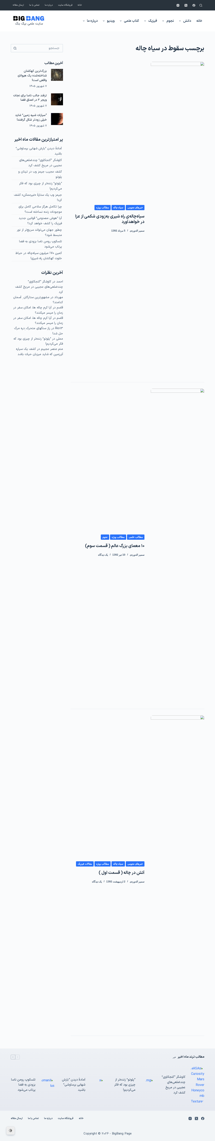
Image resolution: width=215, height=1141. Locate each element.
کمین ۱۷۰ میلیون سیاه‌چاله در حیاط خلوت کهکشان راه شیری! (38, 256)
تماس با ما (34, 5)
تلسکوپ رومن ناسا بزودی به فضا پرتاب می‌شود (23, 1085)
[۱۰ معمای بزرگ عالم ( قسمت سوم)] (177, 546)
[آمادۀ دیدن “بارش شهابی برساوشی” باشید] (97, 1085)
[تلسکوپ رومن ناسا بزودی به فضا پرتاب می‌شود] (47, 1085)
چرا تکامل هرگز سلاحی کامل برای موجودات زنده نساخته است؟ (40, 209)
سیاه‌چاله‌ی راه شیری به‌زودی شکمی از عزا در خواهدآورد (109, 219)
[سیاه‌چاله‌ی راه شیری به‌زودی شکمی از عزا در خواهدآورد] (177, 219)
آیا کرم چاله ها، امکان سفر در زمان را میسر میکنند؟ (38, 310)
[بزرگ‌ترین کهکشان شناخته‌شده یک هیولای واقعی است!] (57, 75)
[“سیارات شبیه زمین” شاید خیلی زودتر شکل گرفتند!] (57, 119)
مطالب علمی (136, 537)
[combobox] (41, 48)
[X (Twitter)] (186, 5)
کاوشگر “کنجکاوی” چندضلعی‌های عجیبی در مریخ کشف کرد (40, 163)
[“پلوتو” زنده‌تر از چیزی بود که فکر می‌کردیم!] (147, 1085)
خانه (80, 5)
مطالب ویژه (102, 207)
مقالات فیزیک (85, 863)
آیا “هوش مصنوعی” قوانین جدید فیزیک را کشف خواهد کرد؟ (40, 221)
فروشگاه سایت (65, 5)
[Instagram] (178, 5)
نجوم (170, 20)
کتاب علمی (131, 20)
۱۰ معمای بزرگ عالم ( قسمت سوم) (114, 546)
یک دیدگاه (103, 554)
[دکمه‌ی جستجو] (15, 48)
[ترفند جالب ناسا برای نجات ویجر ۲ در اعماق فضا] (57, 99)
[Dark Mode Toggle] (10, 1130)
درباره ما (49, 5)
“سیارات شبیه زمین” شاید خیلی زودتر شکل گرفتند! (31, 117)
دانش (187, 20)
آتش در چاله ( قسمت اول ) (121, 873)
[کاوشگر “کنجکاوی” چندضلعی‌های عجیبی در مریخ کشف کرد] (197, 1085)
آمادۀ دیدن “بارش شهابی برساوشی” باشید (73, 1085)
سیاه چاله (118, 207)
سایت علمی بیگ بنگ (29, 23)
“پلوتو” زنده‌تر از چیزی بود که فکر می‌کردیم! (124, 1085)
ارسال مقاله (18, 5)
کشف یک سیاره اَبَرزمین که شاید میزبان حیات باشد (39, 352)
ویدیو (111, 20)
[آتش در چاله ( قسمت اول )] (177, 872)
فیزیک (152, 20)
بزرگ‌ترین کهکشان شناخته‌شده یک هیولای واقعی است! (32, 75)
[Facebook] (194, 5)
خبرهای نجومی (135, 207)
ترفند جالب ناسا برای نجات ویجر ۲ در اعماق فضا (30, 97)
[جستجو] (200, 5)
